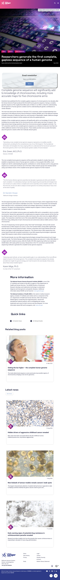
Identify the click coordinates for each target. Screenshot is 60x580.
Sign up (29, 83)
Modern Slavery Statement (43, 561)
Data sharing (26, 555)
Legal (38, 553)
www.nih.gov (39, 305)
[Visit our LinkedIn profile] (56, 571)
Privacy (25, 557)
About (24, 553)
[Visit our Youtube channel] (47, 571)
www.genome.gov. (39, 291)
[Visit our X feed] (49, 571)
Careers (38, 555)
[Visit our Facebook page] (54, 571)
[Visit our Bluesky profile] (52, 571)
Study (24, 561)
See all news (9, 393)
